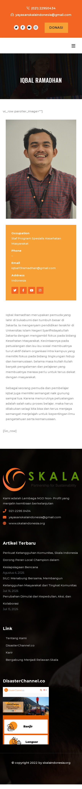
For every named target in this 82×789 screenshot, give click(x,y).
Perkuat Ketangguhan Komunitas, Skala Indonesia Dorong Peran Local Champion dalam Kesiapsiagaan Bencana (40, 560)
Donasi (56, 27)
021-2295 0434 (20, 511)
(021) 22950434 (43, 8)
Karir (9, 652)
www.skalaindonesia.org (27, 523)
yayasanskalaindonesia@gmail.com (43, 15)
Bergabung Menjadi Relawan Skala (32, 660)
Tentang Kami (16, 638)
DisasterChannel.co (20, 645)
